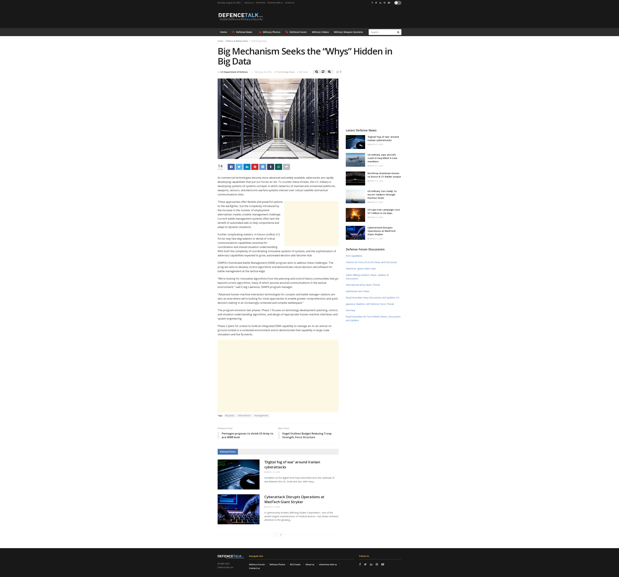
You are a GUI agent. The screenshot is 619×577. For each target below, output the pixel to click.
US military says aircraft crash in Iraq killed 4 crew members (382, 158)
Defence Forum (257, 564)
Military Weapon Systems (348, 32)
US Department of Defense (234, 71)
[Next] (281, 534)
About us (249, 2)
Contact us (289, 2)
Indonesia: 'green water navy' (361, 268)
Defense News (244, 32)
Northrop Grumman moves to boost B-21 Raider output (384, 175)
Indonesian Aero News (357, 291)
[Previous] (275, 534)
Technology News (259, 41)
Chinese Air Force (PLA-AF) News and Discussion (371, 262)
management (261, 415)
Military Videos (320, 32)
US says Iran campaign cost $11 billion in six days (384, 211)
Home (223, 32)
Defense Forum (298, 32)
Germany (350, 310)
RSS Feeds (260, 2)
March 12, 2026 (376, 202)
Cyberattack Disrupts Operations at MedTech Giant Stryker (294, 499)
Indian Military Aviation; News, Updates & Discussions (367, 276)
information (244, 415)
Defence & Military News (237, 41)
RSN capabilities (354, 255)
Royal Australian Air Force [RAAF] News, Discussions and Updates (373, 318)
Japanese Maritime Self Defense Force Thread (370, 304)
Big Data (229, 415)
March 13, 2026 (273, 472)
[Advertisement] (311, 223)
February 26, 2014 (263, 71)
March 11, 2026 (273, 507)
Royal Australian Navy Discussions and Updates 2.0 (372, 297)
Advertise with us (275, 2)
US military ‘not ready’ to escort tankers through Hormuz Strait (382, 194)
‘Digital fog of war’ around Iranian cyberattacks (383, 138)
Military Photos (271, 32)
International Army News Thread (363, 284)
